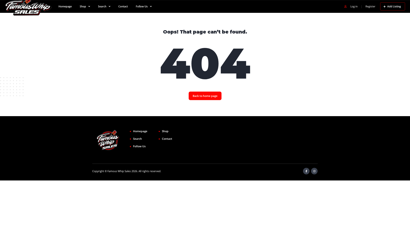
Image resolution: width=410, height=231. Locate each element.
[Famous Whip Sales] (28, 6)
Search (102, 6)
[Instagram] (314, 171)
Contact (123, 6)
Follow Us (142, 6)
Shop (83, 6)
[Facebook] (306, 171)
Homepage (65, 6)
